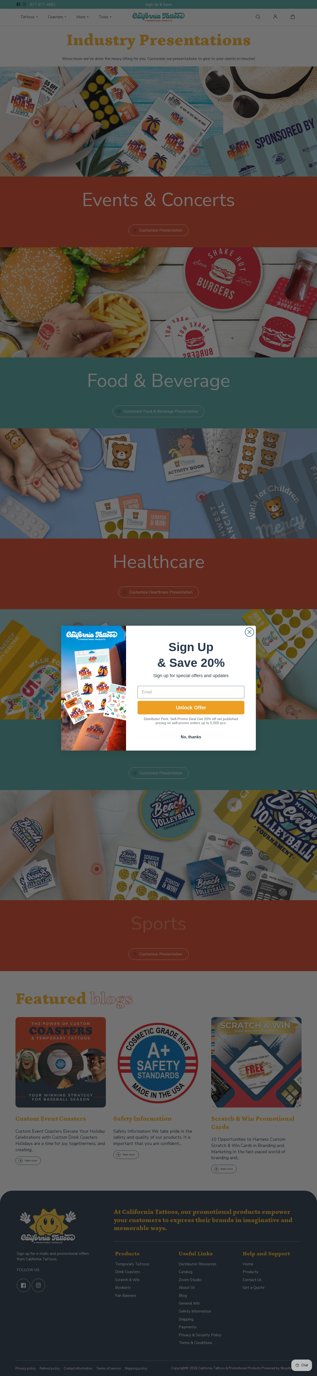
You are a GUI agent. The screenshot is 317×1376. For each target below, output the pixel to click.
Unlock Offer (191, 707)
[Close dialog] (249, 632)
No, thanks (191, 737)
